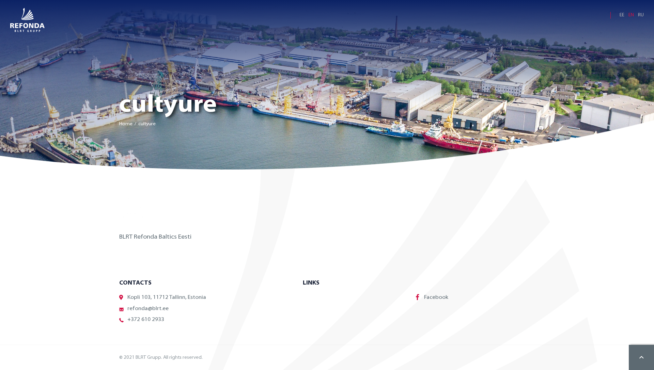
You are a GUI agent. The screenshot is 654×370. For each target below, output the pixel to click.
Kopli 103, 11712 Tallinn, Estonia (166, 297)
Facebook (436, 297)
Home (126, 124)
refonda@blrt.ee (148, 308)
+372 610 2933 (145, 319)
